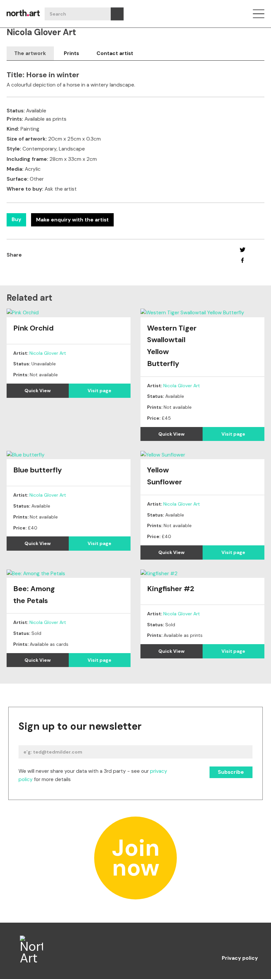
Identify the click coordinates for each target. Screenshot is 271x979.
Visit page (99, 391)
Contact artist (115, 53)
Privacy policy (240, 958)
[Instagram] (226, 941)
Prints (71, 53)
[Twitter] (242, 249)
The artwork (30, 53)
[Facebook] (242, 260)
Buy (16, 219)
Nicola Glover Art (47, 353)
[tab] (30, 53)
